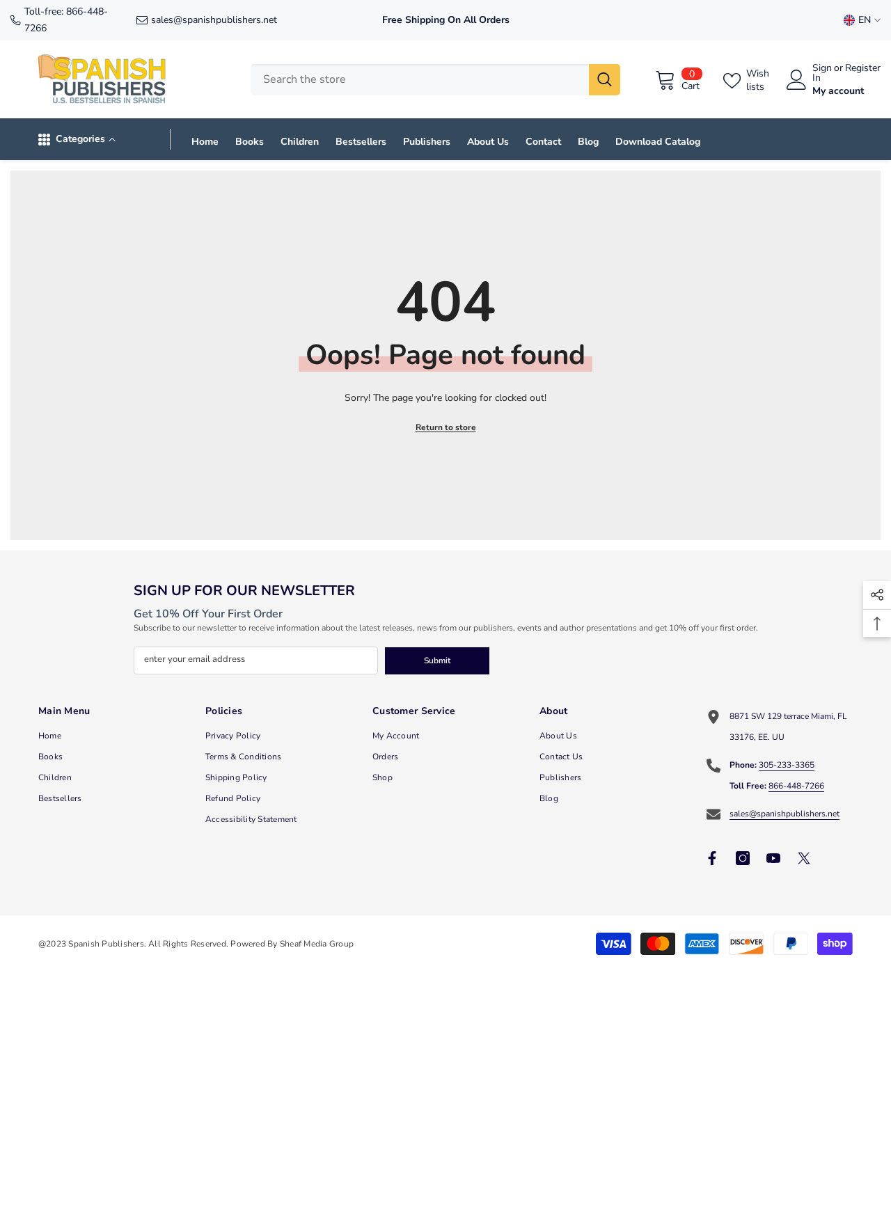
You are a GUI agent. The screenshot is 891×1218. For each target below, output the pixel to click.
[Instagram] (742, 858)
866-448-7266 (796, 785)
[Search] (435, 79)
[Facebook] (712, 858)
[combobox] (420, 79)
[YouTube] (773, 858)
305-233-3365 (786, 764)
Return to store (446, 427)
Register (863, 68)
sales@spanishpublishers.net (214, 19)
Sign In (822, 73)
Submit (437, 660)
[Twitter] (804, 858)
